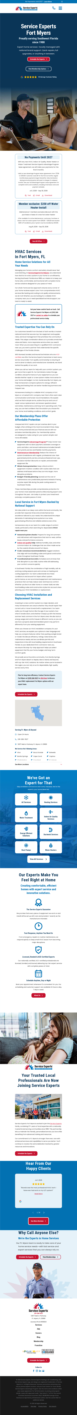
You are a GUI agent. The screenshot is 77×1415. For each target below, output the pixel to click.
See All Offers (37, 241)
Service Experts (56, 1123)
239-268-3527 (23, 739)
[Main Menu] (60, 8)
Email (38, 195)
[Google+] (43, 1371)
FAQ (38, 1329)
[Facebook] (34, 1371)
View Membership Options (37, 69)
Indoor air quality (24, 543)
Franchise (38, 1345)
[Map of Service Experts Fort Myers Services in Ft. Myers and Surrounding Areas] (38, 713)
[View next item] (44, 1212)
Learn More (48, 2)
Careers (38, 1333)
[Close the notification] (62, 1)
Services (38, 1325)
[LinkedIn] (40, 1371)
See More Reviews (37, 1221)
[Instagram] (37, 1371)
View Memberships (49, 1257)
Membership (38, 1341)
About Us (37, 995)
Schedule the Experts (37, 59)
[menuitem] (24, 1406)
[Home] (26, 8)
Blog (38, 1337)
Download (48, 195)
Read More (39, 1194)
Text (29, 195)
